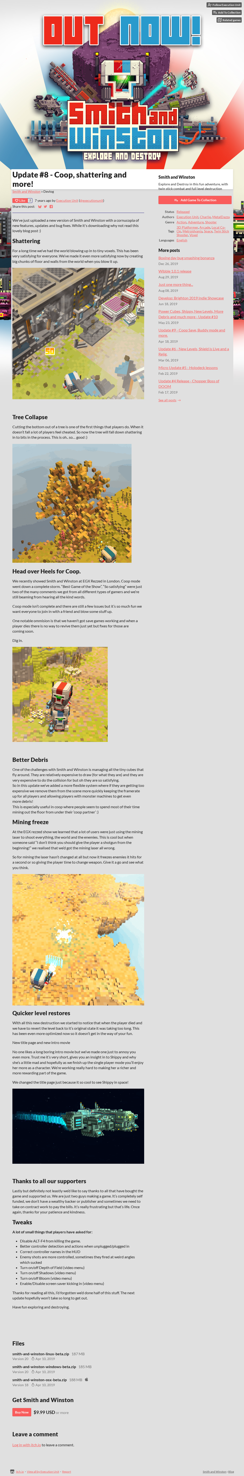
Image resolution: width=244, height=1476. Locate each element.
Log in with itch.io (26, 1444)
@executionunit (91, 200)
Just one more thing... (175, 284)
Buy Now (22, 1412)
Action (182, 222)
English (182, 240)
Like (22, 200)
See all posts (167, 400)
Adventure (196, 222)
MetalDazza (221, 217)
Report (66, 1471)
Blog (231, 1471)
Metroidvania (193, 231)
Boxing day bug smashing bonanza (186, 257)
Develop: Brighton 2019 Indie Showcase (191, 298)
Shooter (211, 222)
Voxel (193, 235)
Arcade (204, 227)
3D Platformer (187, 227)
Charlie (205, 217)
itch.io (20, 1471)
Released (183, 212)
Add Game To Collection (198, 200)
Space (208, 231)
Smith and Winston (26, 191)
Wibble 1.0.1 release (174, 271)
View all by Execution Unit (43, 1471)
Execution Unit (67, 200)
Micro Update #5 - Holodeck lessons (188, 367)
